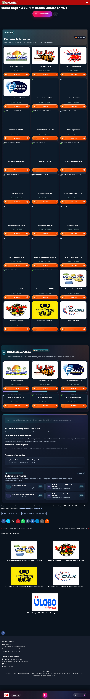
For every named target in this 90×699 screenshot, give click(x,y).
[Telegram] (37, 521)
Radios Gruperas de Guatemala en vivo (34, 513)
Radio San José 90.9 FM (73, 397)
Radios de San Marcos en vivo (11, 513)
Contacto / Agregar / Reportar (13, 659)
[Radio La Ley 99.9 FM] (45, 370)
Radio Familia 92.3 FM (45, 397)
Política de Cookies (9, 664)
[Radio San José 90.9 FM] (74, 395)
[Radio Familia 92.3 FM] (45, 395)
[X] (13, 521)
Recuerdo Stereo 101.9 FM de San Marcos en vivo (73, 528)
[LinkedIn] (32, 521)
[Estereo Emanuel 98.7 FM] (74, 370)
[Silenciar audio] (75, 695)
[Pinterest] (18, 521)
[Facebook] (3, 521)
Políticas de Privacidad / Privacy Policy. (15, 661)
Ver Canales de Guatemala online (14, 647)
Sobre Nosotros (8, 666)
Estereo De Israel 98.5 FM (16, 397)
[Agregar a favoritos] (55, 14)
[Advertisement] (45, 23)
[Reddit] (47, 521)
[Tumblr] (28, 521)
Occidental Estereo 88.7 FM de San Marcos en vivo (17, 528)
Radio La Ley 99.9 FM (45, 380)
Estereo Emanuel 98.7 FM (74, 380)
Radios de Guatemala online (12, 649)
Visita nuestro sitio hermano (12, 651)
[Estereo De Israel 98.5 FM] (16, 395)
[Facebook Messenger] (8, 521)
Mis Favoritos (7, 644)
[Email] (42, 521)
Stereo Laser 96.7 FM (16, 380)
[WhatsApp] (23, 521)
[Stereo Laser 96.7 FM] (16, 370)
